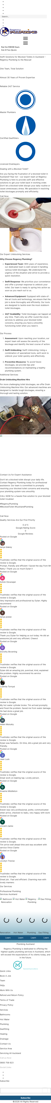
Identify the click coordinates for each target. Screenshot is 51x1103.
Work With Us (6, 990)
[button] (2, 551)
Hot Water (5, 1019)
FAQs (2, 985)
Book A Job (5, 976)
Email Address (7, 1085)
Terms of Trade (7, 1000)
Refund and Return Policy (12, 995)
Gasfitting (4, 1029)
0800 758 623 (6, 1062)
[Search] (49, 16)
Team (2, 980)
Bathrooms (5, 1014)
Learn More (23, 937)
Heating (3, 1034)
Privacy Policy (6, 1005)
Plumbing (4, 1024)
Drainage (4, 1039)
